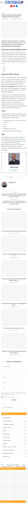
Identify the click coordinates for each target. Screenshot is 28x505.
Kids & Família (15, 437)
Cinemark (16, 120)
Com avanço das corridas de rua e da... (14, 328)
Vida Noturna (15, 456)
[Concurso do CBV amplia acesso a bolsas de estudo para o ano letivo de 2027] (14, 243)
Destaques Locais (15, 427)
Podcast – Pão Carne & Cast (15, 446)
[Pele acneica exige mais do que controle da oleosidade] (14, 220)
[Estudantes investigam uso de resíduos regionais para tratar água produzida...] (14, 476)
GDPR (2, 465)
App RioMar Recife (16, 104)
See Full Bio (13, 170)
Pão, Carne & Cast (6, 501)
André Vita (5, 19)
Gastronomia (15, 434)
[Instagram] (14, 6)
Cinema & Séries (15, 418)
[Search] (26, 2)
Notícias (15, 443)
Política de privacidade (21, 466)
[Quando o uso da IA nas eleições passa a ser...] (14, 486)
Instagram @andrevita (7, 468)
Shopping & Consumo (15, 453)
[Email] (17, 6)
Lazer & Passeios (15, 440)
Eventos (15, 430)
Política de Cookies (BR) (7, 466)
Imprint (23, 465)
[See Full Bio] (17, 170)
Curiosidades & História (15, 424)
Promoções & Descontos (15, 450)
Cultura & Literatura (15, 421)
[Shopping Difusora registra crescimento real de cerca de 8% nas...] (14, 495)
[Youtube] (11, 6)
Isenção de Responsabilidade (12, 465)
